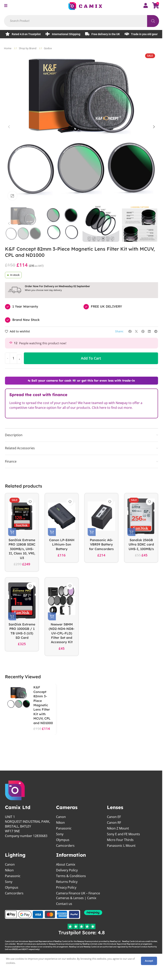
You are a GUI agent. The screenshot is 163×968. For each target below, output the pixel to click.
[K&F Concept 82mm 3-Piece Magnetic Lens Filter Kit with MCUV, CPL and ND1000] (18, 697)
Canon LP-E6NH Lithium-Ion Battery (61, 544)
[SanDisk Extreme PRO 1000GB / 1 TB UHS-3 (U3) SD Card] (22, 600)
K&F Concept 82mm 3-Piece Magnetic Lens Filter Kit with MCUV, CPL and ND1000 (43, 705)
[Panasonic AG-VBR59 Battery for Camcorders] (101, 516)
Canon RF (114, 822)
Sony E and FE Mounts (123, 834)
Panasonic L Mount (121, 845)
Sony (59, 834)
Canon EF (114, 817)
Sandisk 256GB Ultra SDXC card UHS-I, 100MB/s (141, 544)
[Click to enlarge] (12, 195)
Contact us (64, 904)
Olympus (62, 840)
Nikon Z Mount (118, 828)
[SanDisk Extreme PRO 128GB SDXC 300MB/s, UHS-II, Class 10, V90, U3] (22, 516)
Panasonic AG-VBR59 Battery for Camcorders (101, 544)
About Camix (65, 864)
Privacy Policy (66, 887)
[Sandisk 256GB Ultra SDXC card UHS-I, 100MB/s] (141, 516)
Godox (48, 48)
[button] (9, 127)
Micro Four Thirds (120, 840)
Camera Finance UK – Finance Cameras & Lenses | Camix (78, 895)
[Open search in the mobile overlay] (81, 21)
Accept (149, 960)
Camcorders (65, 845)
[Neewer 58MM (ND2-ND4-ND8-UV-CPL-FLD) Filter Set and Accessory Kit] (61, 600)
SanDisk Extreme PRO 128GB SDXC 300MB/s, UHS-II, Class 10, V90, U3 (22, 549)
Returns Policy (67, 881)
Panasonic (64, 828)
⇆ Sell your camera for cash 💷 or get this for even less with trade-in (81, 380)
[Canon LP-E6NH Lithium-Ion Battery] (61, 516)
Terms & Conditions (71, 876)
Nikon (60, 822)
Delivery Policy (67, 870)
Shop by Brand (28, 48)
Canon (61, 817)
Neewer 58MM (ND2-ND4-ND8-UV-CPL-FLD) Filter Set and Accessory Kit (62, 633)
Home (8, 48)
